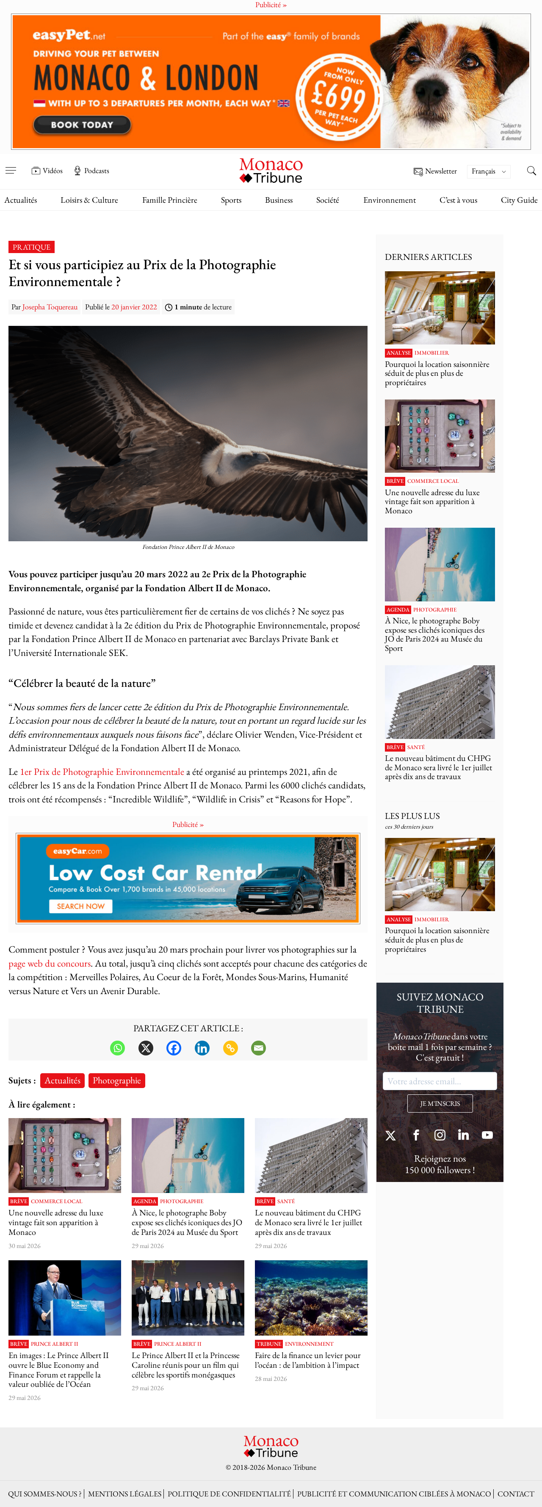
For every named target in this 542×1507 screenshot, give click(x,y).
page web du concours (49, 963)
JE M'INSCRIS (440, 1103)
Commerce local (57, 1201)
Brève (18, 1201)
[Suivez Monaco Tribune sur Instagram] (440, 1136)
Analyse (399, 353)
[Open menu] (10, 164)
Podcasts (96, 170)
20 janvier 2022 (134, 306)
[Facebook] (173, 1048)
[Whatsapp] (117, 1048)
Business (279, 199)
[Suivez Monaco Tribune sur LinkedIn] (463, 1136)
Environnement (389, 199)
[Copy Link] (230, 1048)
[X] (145, 1048)
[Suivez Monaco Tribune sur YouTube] (487, 1136)
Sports (231, 199)
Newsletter (441, 171)
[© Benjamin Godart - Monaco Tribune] (311, 1155)
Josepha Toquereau (49, 306)
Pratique (31, 247)
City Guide (519, 199)
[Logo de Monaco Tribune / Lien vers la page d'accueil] (271, 169)
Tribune (269, 1344)
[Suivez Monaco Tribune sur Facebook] (416, 1136)
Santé (286, 1201)
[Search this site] (531, 171)
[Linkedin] (202, 1048)
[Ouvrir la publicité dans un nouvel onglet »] (271, 82)
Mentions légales (124, 1494)
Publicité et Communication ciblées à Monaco (394, 1494)
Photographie (117, 1080)
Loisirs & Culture (89, 199)
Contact (516, 1494)
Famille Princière (169, 199)
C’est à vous (458, 199)
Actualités (20, 199)
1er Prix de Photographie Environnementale (102, 771)
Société (327, 199)
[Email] (258, 1048)
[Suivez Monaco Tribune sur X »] (392, 1136)
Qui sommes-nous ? (45, 1494)
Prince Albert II (54, 1344)
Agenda (144, 1201)
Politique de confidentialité (229, 1494)
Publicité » (188, 824)
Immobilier (432, 353)
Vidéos (53, 170)
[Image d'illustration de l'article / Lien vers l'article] (64, 1155)
